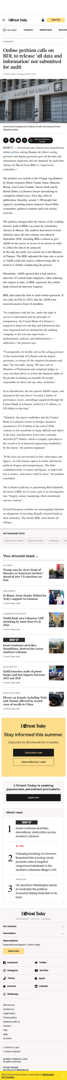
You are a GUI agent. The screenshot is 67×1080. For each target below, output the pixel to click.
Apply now (33, 797)
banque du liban (14, 541)
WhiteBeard (23, 1070)
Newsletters (9, 933)
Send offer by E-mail (33, 761)
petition (15, 152)
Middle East (46, 29)
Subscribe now (33, 752)
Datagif (14, 1067)
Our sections (10, 926)
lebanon (54, 541)
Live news (11, 30)
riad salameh (36, 541)
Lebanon (28, 29)
